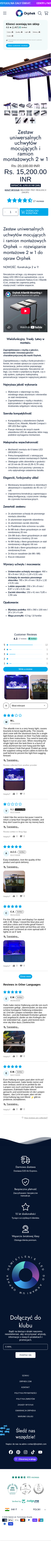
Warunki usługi (25, 1416)
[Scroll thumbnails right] (44, 687)
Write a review (25, 669)
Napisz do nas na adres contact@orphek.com (26, 1444)
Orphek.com (25, 1381)
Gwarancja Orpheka (25, 1411)
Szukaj (25, 1376)
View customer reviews (18, 45)
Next (48, 76)
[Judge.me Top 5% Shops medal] (38, 1488)
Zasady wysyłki (25, 1405)
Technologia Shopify (24, 1517)
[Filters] (6, 706)
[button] (5, 13)
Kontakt (25, 1387)
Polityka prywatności (25, 1393)
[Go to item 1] (16, 687)
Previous (3, 76)
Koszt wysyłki (12, 190)
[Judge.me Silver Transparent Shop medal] (25, 1488)
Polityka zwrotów (25, 1399)
